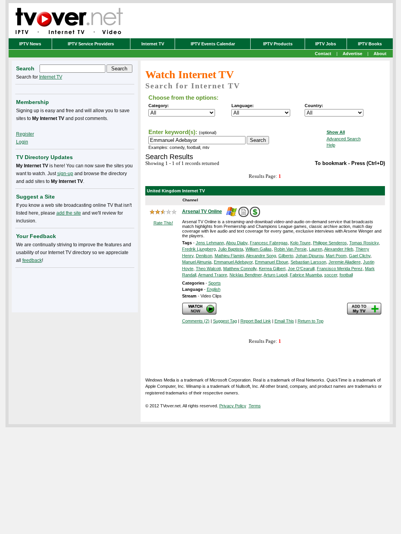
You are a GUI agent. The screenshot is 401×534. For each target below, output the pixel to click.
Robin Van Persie (290, 249)
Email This (284, 321)
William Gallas (259, 249)
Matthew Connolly (239, 268)
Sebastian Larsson (308, 262)
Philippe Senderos (330, 242)
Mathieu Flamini (229, 255)
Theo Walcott (208, 268)
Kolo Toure (300, 242)
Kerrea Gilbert (272, 268)
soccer (330, 274)
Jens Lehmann (210, 242)
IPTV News (30, 43)
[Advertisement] (74, 288)
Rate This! (163, 222)
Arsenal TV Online (202, 211)
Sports (214, 283)
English (213, 289)
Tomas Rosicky (364, 242)
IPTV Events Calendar (213, 43)
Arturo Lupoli (275, 274)
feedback (32, 260)
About (380, 53)
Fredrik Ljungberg (199, 249)
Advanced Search (344, 138)
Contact (323, 53)
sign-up (65, 173)
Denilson (204, 255)
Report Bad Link (255, 321)
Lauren (315, 249)
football (346, 274)
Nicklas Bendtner (245, 274)
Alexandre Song (261, 255)
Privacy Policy (232, 405)
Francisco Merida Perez (340, 268)
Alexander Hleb (338, 249)
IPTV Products (278, 43)
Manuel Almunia (196, 262)
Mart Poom (336, 255)
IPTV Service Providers (91, 43)
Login (22, 142)
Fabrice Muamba (306, 274)
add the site (68, 213)
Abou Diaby (236, 242)
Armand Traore (212, 274)
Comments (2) (196, 321)
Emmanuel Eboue (271, 262)
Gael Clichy (359, 255)
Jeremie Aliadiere (345, 262)
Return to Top (310, 321)
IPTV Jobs (325, 43)
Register (25, 134)
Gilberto (285, 255)
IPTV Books (370, 43)
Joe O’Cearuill (301, 268)
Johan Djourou (309, 255)
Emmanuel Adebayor (233, 262)
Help (331, 145)
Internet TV (152, 43)
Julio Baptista (230, 249)
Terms (255, 405)
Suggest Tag (225, 321)
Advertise (352, 53)
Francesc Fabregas (269, 242)
